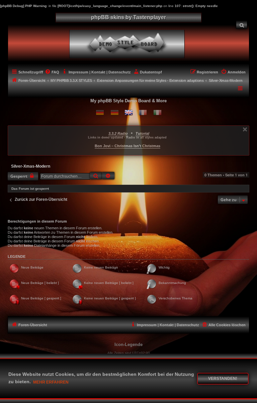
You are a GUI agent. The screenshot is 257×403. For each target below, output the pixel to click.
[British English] (128, 112)
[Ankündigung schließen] (245, 129)
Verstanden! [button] (222, 378)
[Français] (143, 112)
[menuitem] (241, 24)
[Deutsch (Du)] (100, 112)
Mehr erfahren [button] (51, 382)
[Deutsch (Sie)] (114, 112)
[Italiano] (157, 112)
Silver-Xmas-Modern (30, 166)
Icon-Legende (128, 344)
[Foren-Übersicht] (132, 43)
